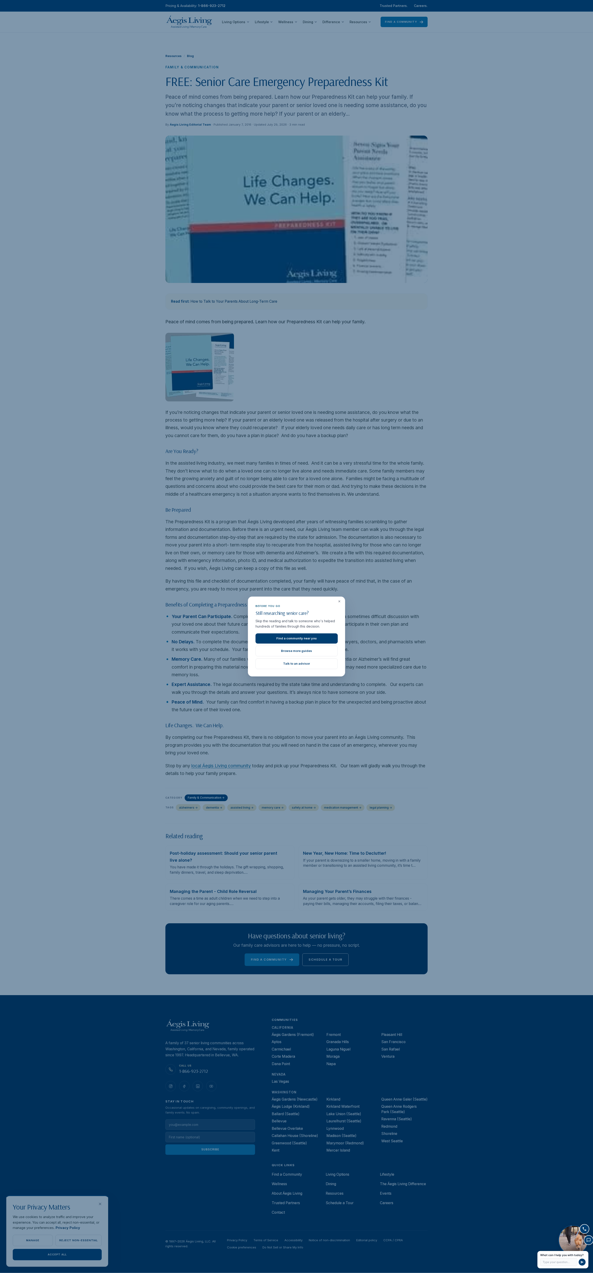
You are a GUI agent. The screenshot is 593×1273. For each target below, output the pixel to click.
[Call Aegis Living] (584, 1229)
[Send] (582, 1262)
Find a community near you (296, 638)
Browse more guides (296, 651)
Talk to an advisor (296, 663)
